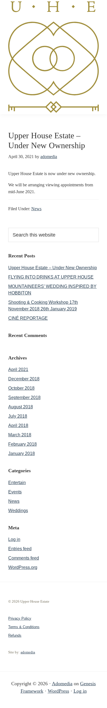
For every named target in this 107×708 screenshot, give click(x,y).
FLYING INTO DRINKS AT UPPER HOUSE (51, 277)
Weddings (18, 510)
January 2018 (21, 453)
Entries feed (20, 548)
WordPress (58, 691)
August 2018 (20, 406)
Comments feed (23, 558)
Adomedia (62, 683)
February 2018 (22, 444)
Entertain (17, 482)
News (36, 208)
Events (15, 492)
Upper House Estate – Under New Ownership (52, 267)
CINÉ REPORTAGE (28, 318)
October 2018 (21, 388)
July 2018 (17, 416)
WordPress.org (22, 567)
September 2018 (24, 397)
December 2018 (24, 379)
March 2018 (19, 434)
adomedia (28, 652)
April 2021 (18, 369)
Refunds (14, 635)
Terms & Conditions (24, 627)
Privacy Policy (19, 618)
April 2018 (18, 425)
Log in (14, 539)
